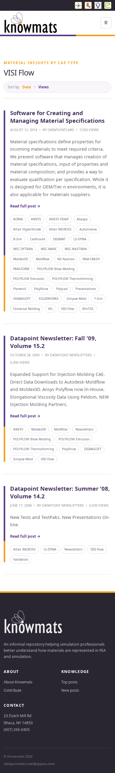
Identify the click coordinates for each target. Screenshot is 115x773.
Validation (20, 559)
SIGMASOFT (22, 298)
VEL (50, 309)
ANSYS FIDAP (59, 219)
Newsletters (84, 429)
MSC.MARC (49, 249)
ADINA (18, 219)
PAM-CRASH (91, 259)
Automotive (88, 229)
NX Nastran (66, 259)
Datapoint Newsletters (71, 355)
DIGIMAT (59, 239)
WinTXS (88, 309)
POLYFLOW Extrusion (28, 278)
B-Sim (17, 239)
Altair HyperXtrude (27, 229)
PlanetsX (19, 289)
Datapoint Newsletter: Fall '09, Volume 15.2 (53, 342)
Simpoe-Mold (76, 298)
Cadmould (37, 239)
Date (26, 87)
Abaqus (82, 219)
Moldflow (42, 259)
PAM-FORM (21, 269)
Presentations (85, 289)
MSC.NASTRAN (76, 249)
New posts (70, 690)
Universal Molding (26, 309)
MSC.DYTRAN (23, 249)
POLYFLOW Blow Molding (56, 269)
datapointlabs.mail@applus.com (29, 763)
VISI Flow (67, 309)
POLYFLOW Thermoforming (72, 278)
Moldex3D (20, 259)
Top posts (69, 681)
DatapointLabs (61, 129)
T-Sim (98, 298)
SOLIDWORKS (49, 298)
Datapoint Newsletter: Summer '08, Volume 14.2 (60, 492)
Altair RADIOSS (60, 229)
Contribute (12, 690)
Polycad (61, 289)
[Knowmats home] (31, 23)
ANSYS (36, 219)
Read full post (25, 206)
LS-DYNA (80, 239)
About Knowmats (18, 681)
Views (43, 87)
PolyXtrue (41, 289)
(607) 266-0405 (17, 729)
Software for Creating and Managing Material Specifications (58, 116)
